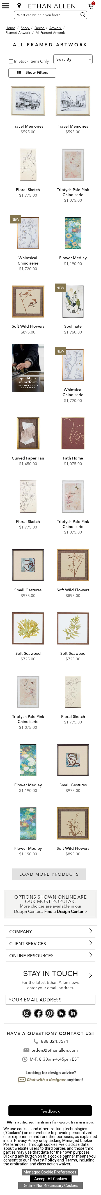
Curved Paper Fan (28, 458)
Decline (50, 1185)
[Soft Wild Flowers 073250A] (28, 302)
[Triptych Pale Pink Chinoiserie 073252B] (28, 692)
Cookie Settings (50, 1172)
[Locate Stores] (19, 5)
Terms (71, 1160)
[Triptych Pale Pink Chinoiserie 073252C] (73, 497)
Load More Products (49, 874)
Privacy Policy (43, 1160)
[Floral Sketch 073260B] (73, 692)
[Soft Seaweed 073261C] (28, 628)
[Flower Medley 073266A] (73, 233)
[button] (91, 6)
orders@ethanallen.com (54, 1050)
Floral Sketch (28, 189)
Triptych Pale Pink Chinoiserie (73, 192)
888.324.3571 (54, 1041)
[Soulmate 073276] (73, 302)
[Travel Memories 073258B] (28, 101)
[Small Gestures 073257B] (73, 760)
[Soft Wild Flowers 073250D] (73, 565)
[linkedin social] (72, 1013)
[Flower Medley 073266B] (28, 760)
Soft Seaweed (28, 653)
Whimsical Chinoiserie (28, 260)
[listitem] (28, 375)
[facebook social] (38, 1013)
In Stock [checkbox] (20, 61)
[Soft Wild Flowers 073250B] (73, 823)
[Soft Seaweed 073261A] (73, 628)
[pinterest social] (49, 1013)
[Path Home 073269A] (73, 433)
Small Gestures (28, 589)
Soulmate (73, 326)
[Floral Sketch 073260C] (28, 497)
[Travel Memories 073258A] (73, 101)
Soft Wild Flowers (28, 326)
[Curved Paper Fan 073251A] (28, 433)
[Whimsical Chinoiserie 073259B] (73, 365)
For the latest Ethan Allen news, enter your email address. (51, 985)
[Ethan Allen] (51, 4)
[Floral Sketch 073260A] (28, 165)
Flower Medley (73, 257)
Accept (51, 1178)
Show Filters (37, 72)
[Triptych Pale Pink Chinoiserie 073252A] (73, 165)
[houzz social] (61, 1013)
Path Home (73, 458)
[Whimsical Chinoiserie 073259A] (28, 233)
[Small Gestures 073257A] (28, 565)
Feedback (50, 1111)
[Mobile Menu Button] (6, 6)
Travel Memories (28, 126)
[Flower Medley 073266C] (28, 823)
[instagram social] (26, 1013)
